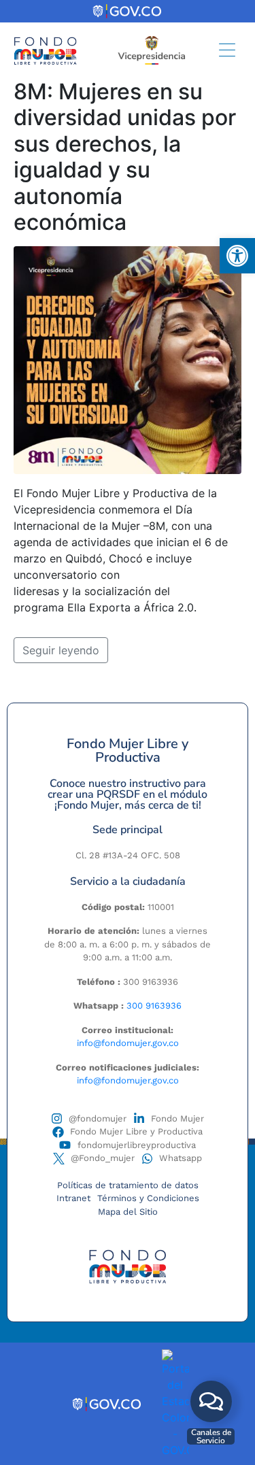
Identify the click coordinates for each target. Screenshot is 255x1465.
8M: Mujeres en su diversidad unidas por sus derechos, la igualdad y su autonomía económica (125, 156)
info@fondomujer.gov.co (128, 1043)
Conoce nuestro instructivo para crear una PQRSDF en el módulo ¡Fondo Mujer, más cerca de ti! (127, 794)
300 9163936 (154, 1005)
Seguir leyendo (60, 650)
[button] (237, 255)
